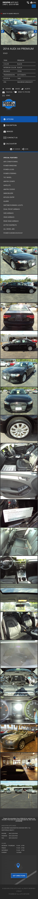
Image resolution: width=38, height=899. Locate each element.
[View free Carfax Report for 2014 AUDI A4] (8, 110)
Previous (3, 31)
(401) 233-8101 (13, 838)
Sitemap (19, 891)
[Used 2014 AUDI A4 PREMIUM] (19, 31)
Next (35, 31)
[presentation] (19, 119)
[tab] (19, 119)
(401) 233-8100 (13, 833)
